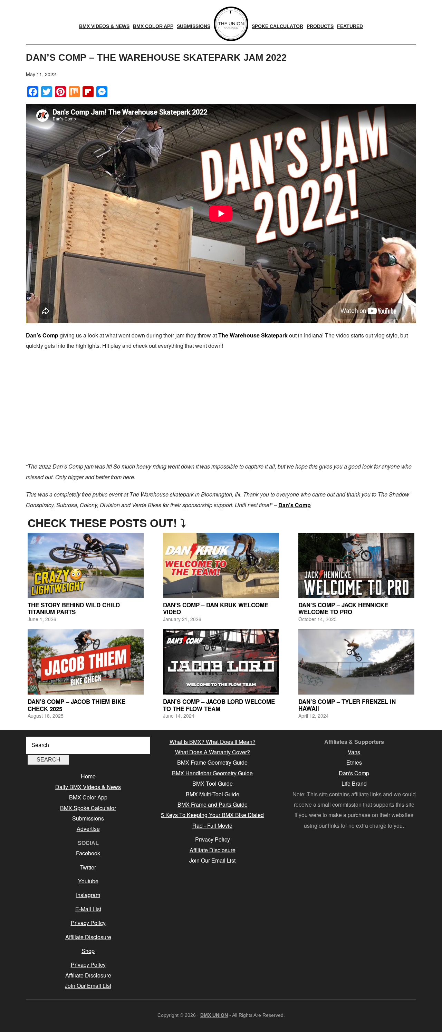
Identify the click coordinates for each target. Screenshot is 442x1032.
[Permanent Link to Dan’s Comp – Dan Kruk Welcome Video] (221, 565)
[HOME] (231, 24)
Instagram (88, 895)
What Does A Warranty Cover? (212, 752)
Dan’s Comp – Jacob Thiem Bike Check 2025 (76, 704)
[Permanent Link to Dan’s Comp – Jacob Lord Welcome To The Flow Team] (221, 662)
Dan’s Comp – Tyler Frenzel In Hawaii (347, 704)
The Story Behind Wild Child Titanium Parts (74, 608)
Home (88, 776)
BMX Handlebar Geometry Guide (212, 773)
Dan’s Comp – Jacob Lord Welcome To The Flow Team (219, 704)
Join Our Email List (88, 986)
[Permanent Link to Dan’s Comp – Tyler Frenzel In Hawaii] (356, 662)
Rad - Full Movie (212, 825)
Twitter (88, 867)
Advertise (88, 829)
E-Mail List (88, 909)
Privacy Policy (88, 923)
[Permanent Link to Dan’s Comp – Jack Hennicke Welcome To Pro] (356, 565)
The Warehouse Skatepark (253, 335)
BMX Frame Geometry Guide (212, 762)
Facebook (88, 853)
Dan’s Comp (42, 335)
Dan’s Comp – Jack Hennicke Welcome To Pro (343, 608)
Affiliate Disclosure (88, 937)
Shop (88, 951)
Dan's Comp (354, 773)
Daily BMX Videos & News (88, 787)
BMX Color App (88, 797)
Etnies (354, 762)
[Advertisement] (221, 406)
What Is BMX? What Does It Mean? (213, 742)
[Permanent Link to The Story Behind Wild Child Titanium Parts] (86, 565)
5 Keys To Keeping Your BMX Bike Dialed (212, 815)
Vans (354, 752)
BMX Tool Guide (212, 783)
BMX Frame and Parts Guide (212, 804)
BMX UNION (214, 1015)
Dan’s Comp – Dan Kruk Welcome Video (215, 608)
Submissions (88, 818)
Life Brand (354, 783)
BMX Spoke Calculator (88, 808)
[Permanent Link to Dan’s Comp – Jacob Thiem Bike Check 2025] (86, 662)
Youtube (88, 881)
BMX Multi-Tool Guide (212, 794)
